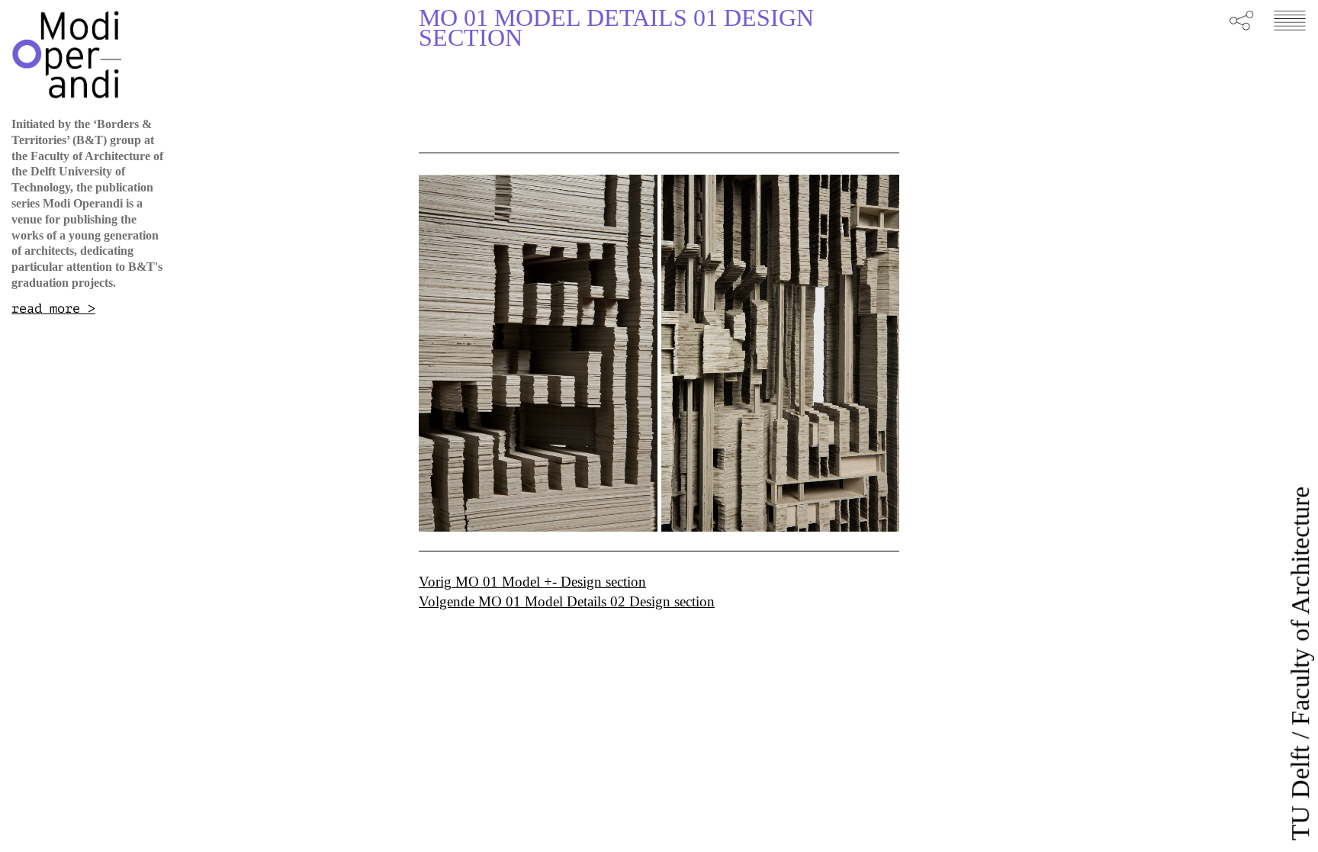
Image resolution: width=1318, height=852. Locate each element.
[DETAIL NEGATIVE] (538, 353)
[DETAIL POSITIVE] (780, 353)
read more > (53, 308)
